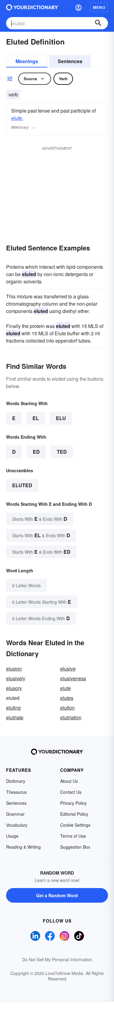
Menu (99, 7)
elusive (68, 668)
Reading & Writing (23, 847)
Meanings (27, 61)
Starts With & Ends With (39, 518)
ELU (61, 418)
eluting (13, 707)
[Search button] (98, 23)
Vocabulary (16, 825)
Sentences (70, 61)
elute (65, 688)
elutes (66, 697)
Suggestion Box (75, 847)
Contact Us (70, 792)
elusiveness (73, 678)
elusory (14, 688)
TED (62, 451)
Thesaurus (16, 792)
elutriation (70, 717)
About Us (69, 781)
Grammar (15, 814)
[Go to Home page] (32, 7)
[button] (78, 7)
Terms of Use (73, 836)
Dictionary (15, 781)
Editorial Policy (74, 814)
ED (36, 451)
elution (67, 707)
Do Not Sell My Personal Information (57, 959)
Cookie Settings (75, 825)
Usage (12, 836)
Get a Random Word (57, 895)
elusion (14, 668)
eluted (22, 485)
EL (36, 418)
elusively (15, 678)
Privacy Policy (73, 803)
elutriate (14, 717)
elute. (17, 117)
